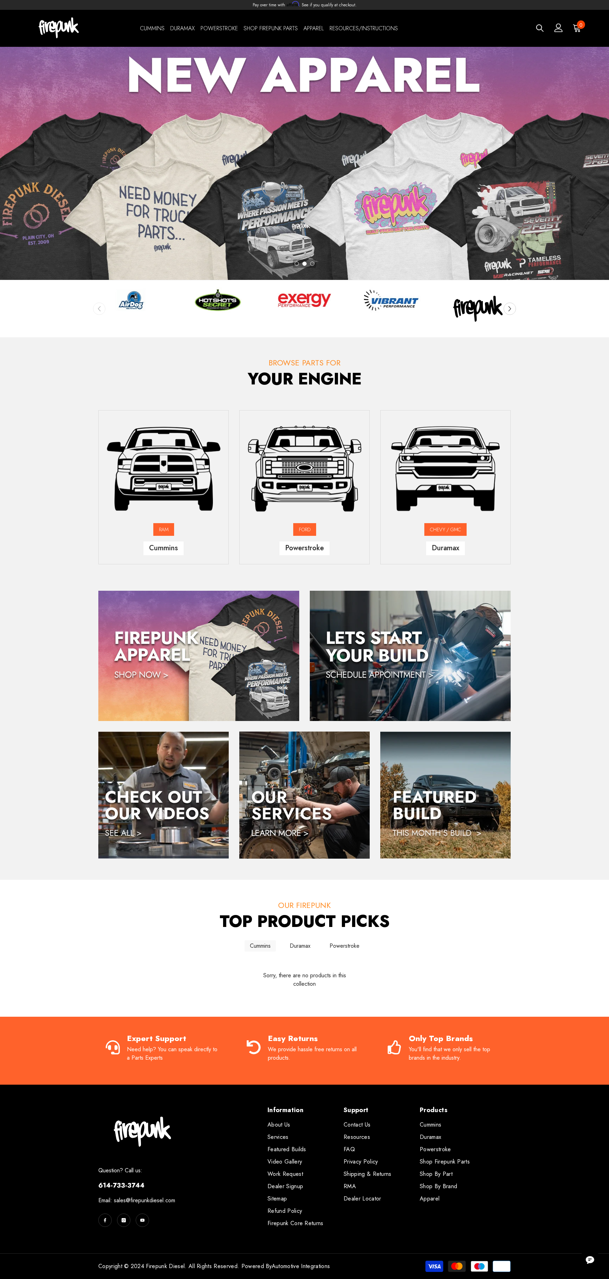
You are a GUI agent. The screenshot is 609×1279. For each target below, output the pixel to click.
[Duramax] (445, 469)
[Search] (540, 28)
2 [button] (304, 264)
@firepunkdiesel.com (150, 1200)
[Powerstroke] (304, 469)
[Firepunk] (131, 300)
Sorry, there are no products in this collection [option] (304, 979)
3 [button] (312, 264)
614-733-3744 (121, 1185)
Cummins (260, 946)
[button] (510, 308)
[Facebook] (105, 1220)
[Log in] (558, 28)
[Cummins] (163, 469)
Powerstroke (344, 946)
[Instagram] (123, 1220)
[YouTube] (142, 1220)
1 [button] (297, 264)
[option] (304, 163)
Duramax (300, 946)
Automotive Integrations (301, 1266)
